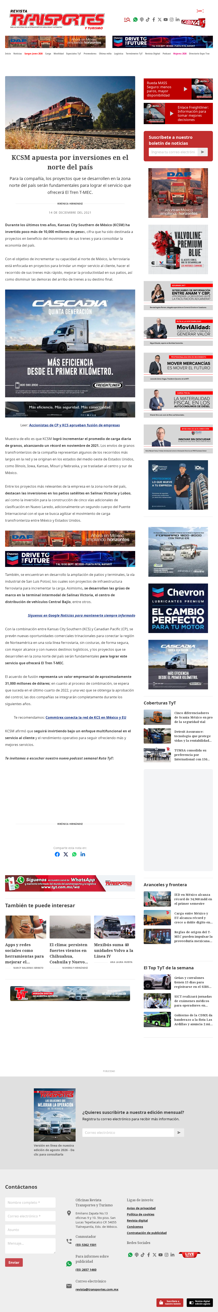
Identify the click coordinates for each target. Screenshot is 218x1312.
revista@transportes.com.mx (97, 1289)
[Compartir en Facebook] (57, 854)
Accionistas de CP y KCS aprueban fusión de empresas (74, 425)
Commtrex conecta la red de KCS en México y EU (86, 717)
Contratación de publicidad (147, 1233)
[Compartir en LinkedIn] (82, 854)
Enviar (14, 1262)
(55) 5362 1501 (86, 1245)
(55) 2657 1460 (86, 1270)
